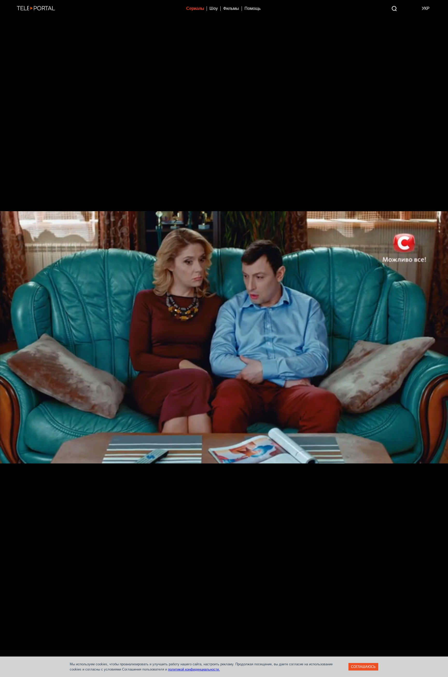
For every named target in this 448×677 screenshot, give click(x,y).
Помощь (252, 8)
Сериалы (195, 8)
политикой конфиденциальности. (194, 669)
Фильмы (231, 8)
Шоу (213, 8)
